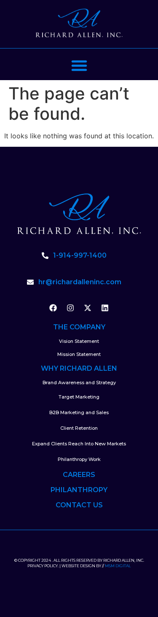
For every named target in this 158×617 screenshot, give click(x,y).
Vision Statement (79, 341)
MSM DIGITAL (118, 565)
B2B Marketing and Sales (79, 412)
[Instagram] (70, 307)
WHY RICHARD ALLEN (79, 368)
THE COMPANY (79, 327)
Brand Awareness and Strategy (79, 382)
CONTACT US (79, 505)
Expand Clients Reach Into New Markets (79, 444)
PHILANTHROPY (79, 490)
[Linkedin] (104, 307)
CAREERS (79, 475)
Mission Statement (79, 354)
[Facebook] (53, 307)
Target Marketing (79, 397)
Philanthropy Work (79, 459)
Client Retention (79, 428)
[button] (79, 65)
